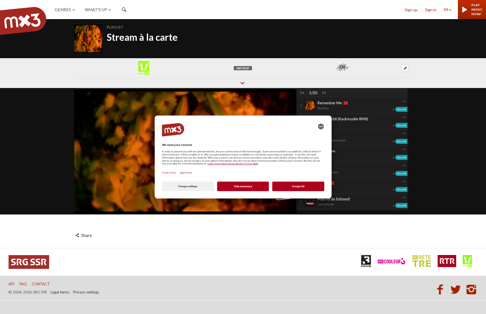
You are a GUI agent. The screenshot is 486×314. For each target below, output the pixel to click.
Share (86, 235)
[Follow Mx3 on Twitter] (457, 289)
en (446, 9)
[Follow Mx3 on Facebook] (441, 289)
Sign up (411, 9)
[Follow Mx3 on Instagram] (472, 289)
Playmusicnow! (477, 9)
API (11, 284)
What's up (96, 9)
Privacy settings (86, 292)
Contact (41, 284)
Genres (63, 9)
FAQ (23, 284)
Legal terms (60, 292)
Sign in (430, 9)
